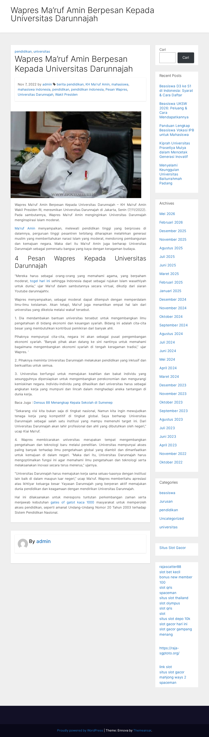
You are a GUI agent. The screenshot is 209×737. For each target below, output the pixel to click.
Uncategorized (171, 518)
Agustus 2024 (171, 334)
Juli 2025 (167, 257)
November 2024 (173, 308)
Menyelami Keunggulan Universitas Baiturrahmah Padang (170, 174)
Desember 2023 (173, 385)
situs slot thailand (173, 598)
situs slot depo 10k (174, 619)
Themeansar (142, 730)
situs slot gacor (171, 672)
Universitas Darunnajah (35, 94)
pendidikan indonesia (87, 89)
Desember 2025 (172, 231)
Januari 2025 (170, 291)
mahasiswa (119, 84)
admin (47, 84)
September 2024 (173, 325)
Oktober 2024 (171, 317)
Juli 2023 (167, 428)
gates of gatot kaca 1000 (72, 502)
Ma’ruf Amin (25, 228)
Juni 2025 (167, 265)
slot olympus (169, 603)
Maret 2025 (169, 274)
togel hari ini (40, 281)
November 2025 (173, 239)
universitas (41, 51)
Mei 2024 (167, 359)
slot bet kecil (169, 572)
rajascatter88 (170, 567)
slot (162, 614)
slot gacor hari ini (173, 624)
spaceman (167, 593)
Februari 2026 (171, 222)
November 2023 (173, 394)
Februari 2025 (171, 282)
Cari (162, 50)
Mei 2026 (167, 214)
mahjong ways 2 (172, 677)
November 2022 (173, 454)
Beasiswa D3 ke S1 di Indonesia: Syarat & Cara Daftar (176, 90)
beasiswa (167, 493)
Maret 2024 (169, 377)
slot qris (165, 587)
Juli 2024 (167, 342)
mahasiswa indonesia (34, 89)
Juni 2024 (167, 351)
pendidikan (23, 51)
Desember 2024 (173, 299)
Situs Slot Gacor (172, 548)
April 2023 (168, 445)
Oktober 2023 (171, 402)
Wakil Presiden (66, 94)
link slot (165, 667)
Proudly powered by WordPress (80, 730)
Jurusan (166, 501)
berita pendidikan (70, 84)
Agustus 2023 (171, 419)
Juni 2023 (167, 436)
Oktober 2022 (170, 462)
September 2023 (173, 411)
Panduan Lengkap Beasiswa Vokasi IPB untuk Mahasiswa (176, 130)
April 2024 (168, 368)
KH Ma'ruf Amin (98, 84)
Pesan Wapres (116, 89)
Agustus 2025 (171, 248)
